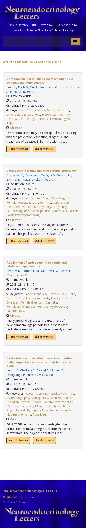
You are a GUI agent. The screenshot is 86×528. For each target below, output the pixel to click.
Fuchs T (50, 179)
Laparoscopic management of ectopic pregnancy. (41, 170)
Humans (42, 119)
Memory (12, 406)
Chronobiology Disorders (23, 114)
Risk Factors (70, 211)
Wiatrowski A (49, 271)
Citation (16, 128)
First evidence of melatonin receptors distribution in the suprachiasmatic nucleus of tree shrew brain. (41, 362)
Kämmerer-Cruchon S (55, 87)
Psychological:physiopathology (27, 410)
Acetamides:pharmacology (44, 393)
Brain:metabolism (61, 398)
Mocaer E (56, 370)
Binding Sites (39, 398)
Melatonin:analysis (47, 406)
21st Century (26, 119)
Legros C (12, 370)
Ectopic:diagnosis (18, 211)
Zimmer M (13, 179)
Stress (66, 406)
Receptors (26, 406)
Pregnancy (44, 207)
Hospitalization (28, 202)
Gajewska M (14, 175)
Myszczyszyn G (16, 275)
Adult (46, 198)
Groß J (34, 87)
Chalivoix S (27, 370)
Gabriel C (42, 370)
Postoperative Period (20, 207)
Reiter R (28, 91)
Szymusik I (64, 175)
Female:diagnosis (32, 302)
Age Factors (51, 294)
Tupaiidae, (40, 414)
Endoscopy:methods (35, 298)
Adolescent (33, 198)
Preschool (13, 298)
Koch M (23, 87)
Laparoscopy (61, 202)
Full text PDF (45, 148)
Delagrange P (15, 375)
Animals (68, 393)
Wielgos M (48, 175)
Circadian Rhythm (18, 402)
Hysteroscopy (59, 307)
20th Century (62, 114)
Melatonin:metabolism (58, 402)
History (47, 114)
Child (64, 294)
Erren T (11, 87)
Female (11, 202)
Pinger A (15, 91)
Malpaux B (46, 375)
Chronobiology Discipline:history (47, 110)
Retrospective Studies (46, 211)
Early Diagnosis (61, 198)
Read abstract (19, 148)
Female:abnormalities (20, 307)
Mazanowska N (32, 179)
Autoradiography (17, 398)
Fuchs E (32, 375)
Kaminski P (32, 175)
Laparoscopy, (15, 311)
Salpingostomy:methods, (23, 215)
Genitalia (51, 302)
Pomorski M (30, 271)
